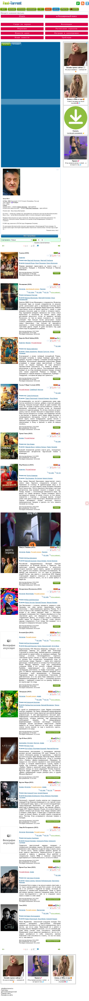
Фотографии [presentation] (16, 44)
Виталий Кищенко (31, 646)
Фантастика (41, 910)
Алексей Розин (30, 263)
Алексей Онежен (43, 398)
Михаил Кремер (52, 602)
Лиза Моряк (54, 398)
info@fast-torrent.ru (7, 988)
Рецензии (22, 29)
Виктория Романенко (32, 208)
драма (39, 696)
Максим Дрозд (30, 447)
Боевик (21, 438)
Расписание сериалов (66, 29)
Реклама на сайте (7, 995)
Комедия (22, 257)
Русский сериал (36, 552)
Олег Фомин (31, 444)
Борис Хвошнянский (44, 646)
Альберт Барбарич (32, 838)
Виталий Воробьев (32, 600)
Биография (23, 743)
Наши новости (22, 37)
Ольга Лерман (41, 561)
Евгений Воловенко (47, 705)
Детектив (22, 289)
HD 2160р (31, 292)
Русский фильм (36, 343)
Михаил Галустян (43, 351)
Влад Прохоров (40, 263)
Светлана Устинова (33, 878)
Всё (25, 236)
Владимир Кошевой (39, 748)
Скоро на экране (22, 24)
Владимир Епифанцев (32, 796)
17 (32, 246)
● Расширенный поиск (66, 16)
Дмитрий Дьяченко (33, 260)
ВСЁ (3, 9)
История (30, 743)
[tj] (59, 434)
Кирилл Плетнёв (31, 295)
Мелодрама (30, 594)
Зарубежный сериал (32, 289)
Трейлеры (66, 37)
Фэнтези (40, 389)
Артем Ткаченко (52, 561)
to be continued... (56, 292)
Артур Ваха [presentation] (6, 44)
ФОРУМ (56, 9)
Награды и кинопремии (66, 33)
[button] (35, 240)
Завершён (58, 790)
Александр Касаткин (33, 702)
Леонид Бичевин (30, 841)
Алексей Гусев (32, 793)
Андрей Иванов (43, 793)
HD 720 (46, 292)
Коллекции (66, 24)
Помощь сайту (6, 993)
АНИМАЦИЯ (31, 9)
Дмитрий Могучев (52, 748)
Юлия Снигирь (30, 881)
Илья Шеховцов (31, 558)
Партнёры (4, 990)
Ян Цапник (38, 478)
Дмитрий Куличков (44, 298)
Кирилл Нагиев (47, 478)
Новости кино (22, 33)
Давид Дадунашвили (33, 916)
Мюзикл (28, 343)
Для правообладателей (9, 992)
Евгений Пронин (40, 602)
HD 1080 (39, 292)
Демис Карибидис (31, 351)
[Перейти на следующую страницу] (59, 246)
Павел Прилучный (31, 398)
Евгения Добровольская (43, 881)
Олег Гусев (29, 746)
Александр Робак (42, 841)
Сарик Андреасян (32, 395)
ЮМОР (48, 9)
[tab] (6, 44)
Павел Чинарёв (52, 447)
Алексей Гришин (51, 919)
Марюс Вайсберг (32, 349)
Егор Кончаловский (32, 643)
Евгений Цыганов (30, 561)
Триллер (43, 289)
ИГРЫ (66, 9)
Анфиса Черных (40, 447)
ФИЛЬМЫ (12, 9)
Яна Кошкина (29, 478)
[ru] (59, 253)
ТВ (40, 9)
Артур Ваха (55, 646)
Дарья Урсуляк (30, 602)
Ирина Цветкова (22, 206)
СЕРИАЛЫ (21, 9)
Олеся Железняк (51, 263)
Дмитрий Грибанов (46, 260)
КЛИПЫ (75, 9)
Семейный (33, 389)
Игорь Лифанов (45, 796)
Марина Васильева (31, 298)
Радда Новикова (32, 475)
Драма (28, 552)
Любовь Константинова (32, 705)
